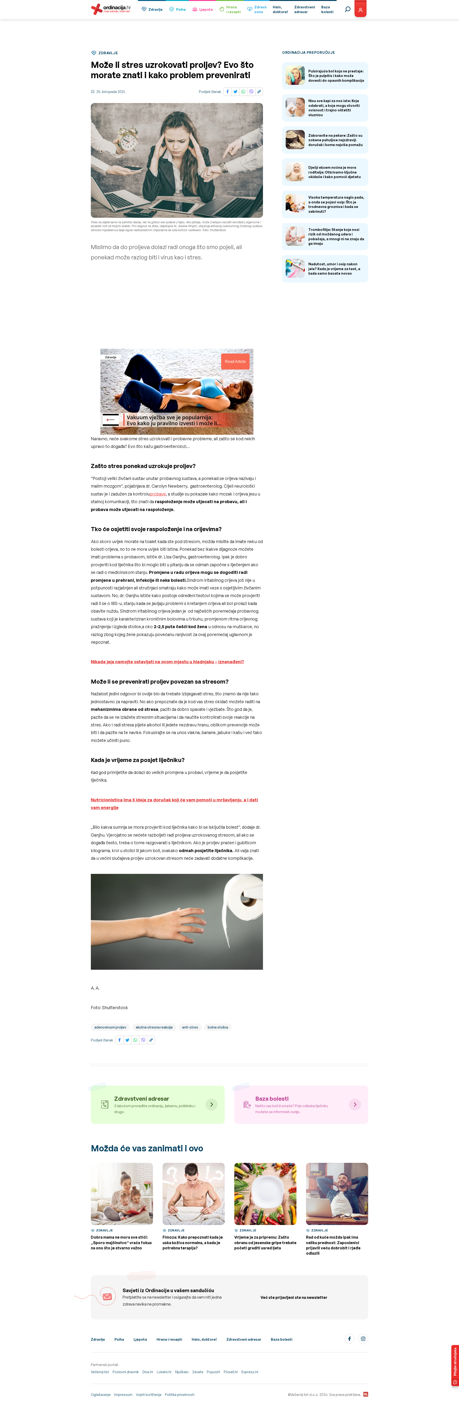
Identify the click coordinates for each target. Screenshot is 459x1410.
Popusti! (213, 1372)
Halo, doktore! (204, 1339)
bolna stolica (218, 1027)
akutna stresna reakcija (154, 1027)
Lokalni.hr (164, 1372)
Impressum (123, 1395)
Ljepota (206, 9)
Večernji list (100, 1372)
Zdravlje (155, 9)
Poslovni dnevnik (126, 1372)
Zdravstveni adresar (243, 1339)
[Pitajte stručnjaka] (455, 1365)
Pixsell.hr (231, 1372)
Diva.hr (147, 1372)
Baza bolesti (281, 1339)
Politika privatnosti (179, 1395)
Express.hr (249, 1372)
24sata (197, 1372)
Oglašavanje (101, 1395)
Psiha (181, 9)
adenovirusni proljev (110, 1027)
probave (158, 493)
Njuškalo (182, 1372)
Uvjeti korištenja (148, 1395)
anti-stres (190, 1027)
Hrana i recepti (169, 1339)
